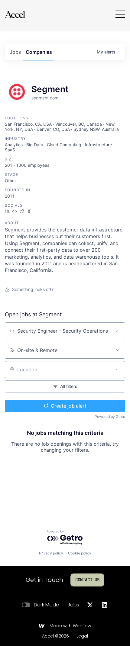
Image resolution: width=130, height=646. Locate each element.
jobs (15, 52)
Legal (82, 636)
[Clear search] (117, 331)
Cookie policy (79, 553)
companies (39, 52)
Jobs (73, 605)
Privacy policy (51, 553)
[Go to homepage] (15, 14)
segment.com (44, 97)
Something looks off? (33, 289)
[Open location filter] (117, 369)
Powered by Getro (110, 416)
